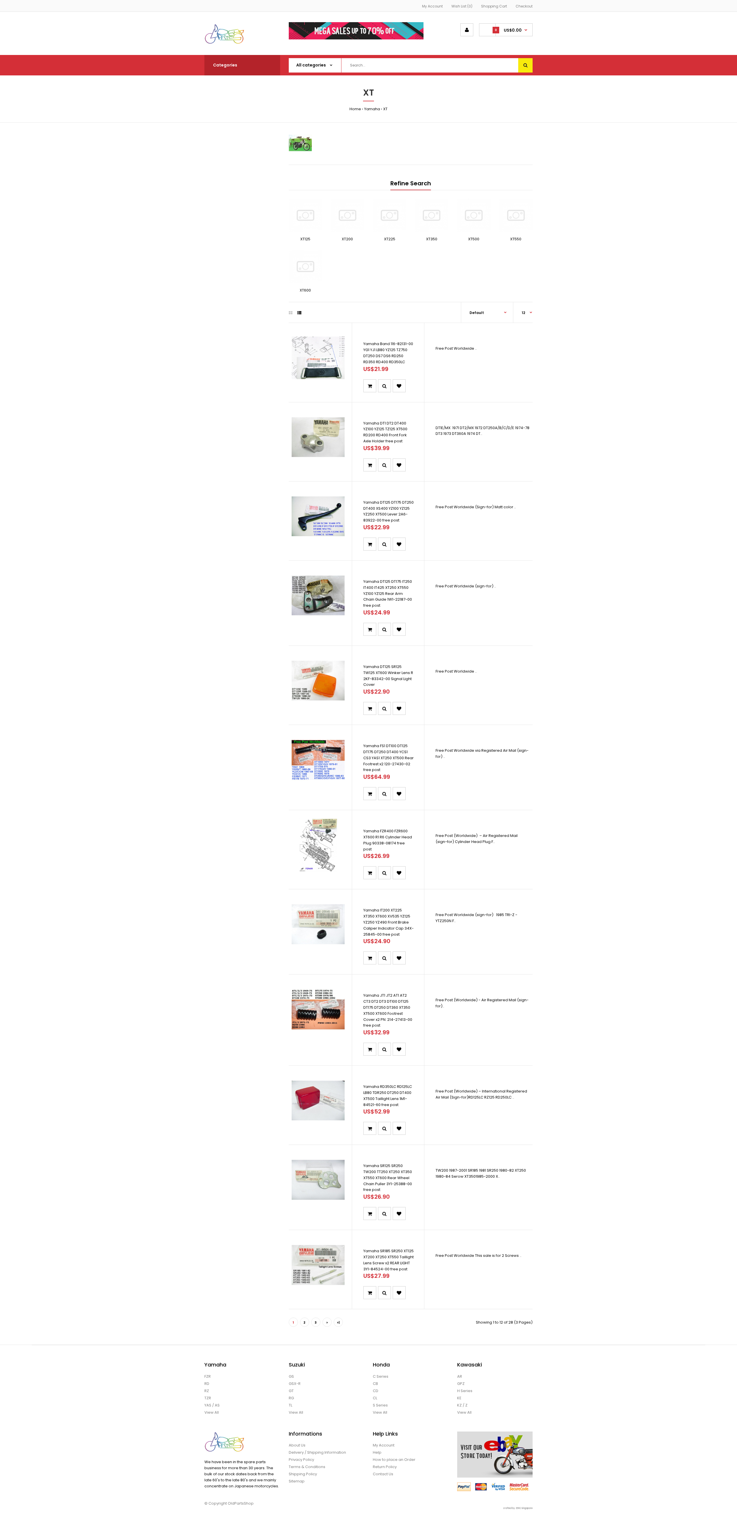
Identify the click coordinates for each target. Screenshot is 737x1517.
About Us (297, 1445)
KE (459, 1398)
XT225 (389, 239)
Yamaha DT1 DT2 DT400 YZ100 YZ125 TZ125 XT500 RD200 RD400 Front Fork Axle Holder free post (385, 432)
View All (211, 1412)
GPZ (461, 1383)
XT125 (305, 239)
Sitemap (297, 1481)
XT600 (305, 290)
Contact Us (383, 1474)
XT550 (515, 239)
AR (459, 1376)
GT (291, 1391)
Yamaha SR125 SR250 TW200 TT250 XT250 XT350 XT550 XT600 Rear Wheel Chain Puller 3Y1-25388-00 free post (387, 1177)
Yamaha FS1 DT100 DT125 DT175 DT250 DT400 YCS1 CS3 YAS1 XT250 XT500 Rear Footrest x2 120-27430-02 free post (388, 757)
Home (355, 109)
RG (291, 1398)
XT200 (347, 239)
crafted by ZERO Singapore (518, 1508)
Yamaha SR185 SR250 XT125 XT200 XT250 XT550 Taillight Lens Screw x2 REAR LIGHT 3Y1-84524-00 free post (388, 1260)
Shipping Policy (303, 1474)
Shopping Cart (494, 6)
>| (338, 1322)
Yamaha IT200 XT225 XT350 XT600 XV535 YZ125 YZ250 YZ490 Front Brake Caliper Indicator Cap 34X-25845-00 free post (388, 922)
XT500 (473, 239)
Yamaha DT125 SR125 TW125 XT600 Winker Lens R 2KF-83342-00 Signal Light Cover (388, 675)
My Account (432, 6)
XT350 (431, 239)
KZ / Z (462, 1405)
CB (375, 1383)
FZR (207, 1376)
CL (375, 1398)
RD (206, 1383)
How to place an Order (394, 1459)
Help (377, 1452)
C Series (380, 1376)
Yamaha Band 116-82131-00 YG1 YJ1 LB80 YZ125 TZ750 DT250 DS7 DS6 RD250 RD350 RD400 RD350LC (388, 352)
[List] (299, 313)
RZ (206, 1391)
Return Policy (385, 1467)
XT (385, 109)
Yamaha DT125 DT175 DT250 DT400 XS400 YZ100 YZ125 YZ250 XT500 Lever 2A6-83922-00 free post (388, 511)
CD (375, 1391)
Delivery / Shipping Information (317, 1452)
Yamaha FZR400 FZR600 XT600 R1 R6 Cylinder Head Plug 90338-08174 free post (387, 840)
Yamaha (372, 109)
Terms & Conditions (307, 1467)
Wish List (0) (461, 6)
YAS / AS (212, 1405)
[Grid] (290, 313)
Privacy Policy (301, 1459)
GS (291, 1376)
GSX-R (295, 1383)
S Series (380, 1405)
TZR (207, 1398)
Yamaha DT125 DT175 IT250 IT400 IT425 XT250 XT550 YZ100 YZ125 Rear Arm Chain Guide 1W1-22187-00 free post (387, 593)
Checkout (524, 6)
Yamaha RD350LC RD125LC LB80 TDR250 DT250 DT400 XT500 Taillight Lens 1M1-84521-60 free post (387, 1095)
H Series (464, 1391)
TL (290, 1405)
